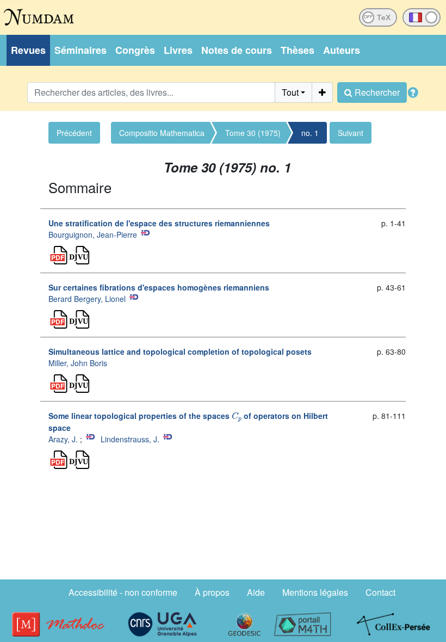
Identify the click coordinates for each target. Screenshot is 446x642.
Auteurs (341, 50)
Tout (290, 92)
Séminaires (80, 50)
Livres (178, 50)
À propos (212, 592)
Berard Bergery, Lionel (87, 298)
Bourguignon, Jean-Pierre (92, 234)
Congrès (135, 50)
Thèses (297, 50)
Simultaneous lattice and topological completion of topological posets (180, 351)
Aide (256, 592)
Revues (28, 50)
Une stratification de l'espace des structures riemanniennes (159, 223)
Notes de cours (236, 50)
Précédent (74, 132)
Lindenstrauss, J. (130, 439)
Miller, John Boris (77, 362)
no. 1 (310, 132)
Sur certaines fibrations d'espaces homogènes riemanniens (158, 287)
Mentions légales (315, 592)
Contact (380, 592)
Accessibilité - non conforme (123, 592)
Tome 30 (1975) (253, 132)
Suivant (350, 132)
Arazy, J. (63, 439)
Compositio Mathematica (162, 132)
